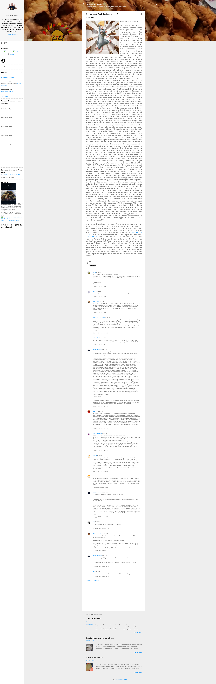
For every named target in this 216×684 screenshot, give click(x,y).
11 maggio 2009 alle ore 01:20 (101, 528)
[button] (141, 14)
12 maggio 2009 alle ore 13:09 (101, 566)
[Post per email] (90, 262)
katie (94, 571)
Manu (94, 272)
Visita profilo (12, 34)
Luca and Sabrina (97, 433)
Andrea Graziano (97, 338)
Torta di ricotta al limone (94, 658)
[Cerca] (157, 4)
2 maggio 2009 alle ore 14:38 (100, 517)
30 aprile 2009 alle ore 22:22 (100, 450)
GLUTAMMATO (91, 237)
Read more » (138, 633)
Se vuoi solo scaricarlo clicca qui (10, 220)
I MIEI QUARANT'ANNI (93, 618)
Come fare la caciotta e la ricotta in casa (100, 638)
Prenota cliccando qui (7, 92)
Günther (95, 291)
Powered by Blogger (121, 679)
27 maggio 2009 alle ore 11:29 (101, 576)
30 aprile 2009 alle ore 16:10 (100, 344)
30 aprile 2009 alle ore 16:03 (100, 333)
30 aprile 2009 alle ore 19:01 (100, 428)
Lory (94, 522)
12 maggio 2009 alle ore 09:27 (101, 550)
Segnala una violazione (8, 77)
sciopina (95, 411)
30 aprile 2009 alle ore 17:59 (100, 406)
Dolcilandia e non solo (99, 317)
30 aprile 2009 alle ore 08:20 (100, 286)
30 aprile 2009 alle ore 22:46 (100, 471)
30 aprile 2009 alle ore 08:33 (100, 296)
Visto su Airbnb (5, 96)
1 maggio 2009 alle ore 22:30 (100, 487)
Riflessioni (93, 265)
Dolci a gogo (96, 301)
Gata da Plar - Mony (98, 533)
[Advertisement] (152, 36)
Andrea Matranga (94, 4)
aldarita (95, 455)
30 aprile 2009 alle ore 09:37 (100, 312)
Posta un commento (93, 580)
